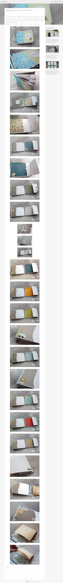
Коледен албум (48, 37)
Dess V (5, 2)
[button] (6, 13)
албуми (7, 567)
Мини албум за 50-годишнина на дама (52, 53)
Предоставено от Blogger (32, 581)
